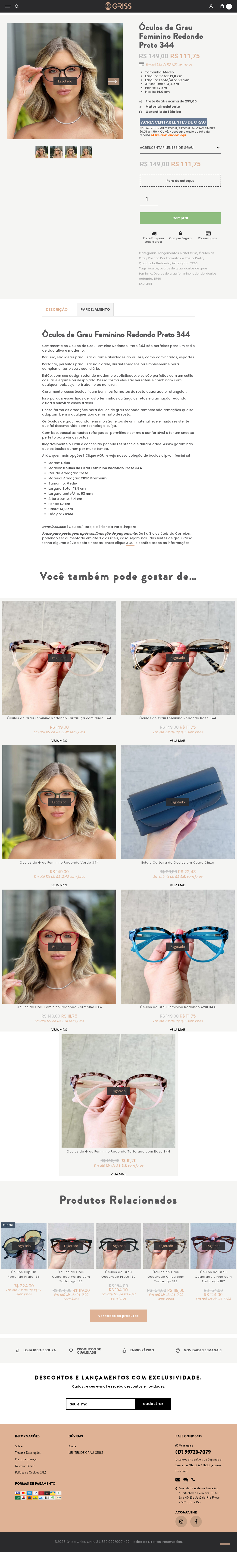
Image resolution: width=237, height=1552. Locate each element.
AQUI (101, 455)
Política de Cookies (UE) (30, 1472)
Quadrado (147, 263)
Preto (199, 258)
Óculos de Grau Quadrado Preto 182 (118, 1274)
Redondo (163, 263)
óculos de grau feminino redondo (179, 273)
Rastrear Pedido (25, 1466)
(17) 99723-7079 (193, 1452)
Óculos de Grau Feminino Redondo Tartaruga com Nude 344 (59, 718)
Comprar (180, 218)
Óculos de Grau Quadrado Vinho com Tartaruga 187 (213, 1277)
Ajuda (72, 1446)
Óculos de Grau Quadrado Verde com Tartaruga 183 (71, 1277)
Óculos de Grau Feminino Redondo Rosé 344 (177, 718)
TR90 (194, 263)
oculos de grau (171, 268)
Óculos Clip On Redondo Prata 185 (24, 1274)
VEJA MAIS (59, 740)
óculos (153, 268)
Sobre (18, 1446)
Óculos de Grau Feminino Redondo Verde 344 (59, 862)
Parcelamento (95, 309)
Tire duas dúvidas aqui (170, 135)
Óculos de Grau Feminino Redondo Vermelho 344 (59, 1007)
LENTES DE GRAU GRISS (86, 1452)
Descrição (57, 309)
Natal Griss (188, 253)
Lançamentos (168, 253)
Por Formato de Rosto (177, 258)
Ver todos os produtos (118, 1315)
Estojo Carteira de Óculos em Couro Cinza (177, 862)
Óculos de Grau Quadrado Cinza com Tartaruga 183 (165, 1277)
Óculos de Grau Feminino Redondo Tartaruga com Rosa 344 (118, 1151)
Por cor (153, 258)
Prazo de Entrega (26, 1459)
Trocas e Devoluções (28, 1452)
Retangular (180, 263)
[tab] (56, 309)
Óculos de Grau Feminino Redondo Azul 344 (178, 1007)
